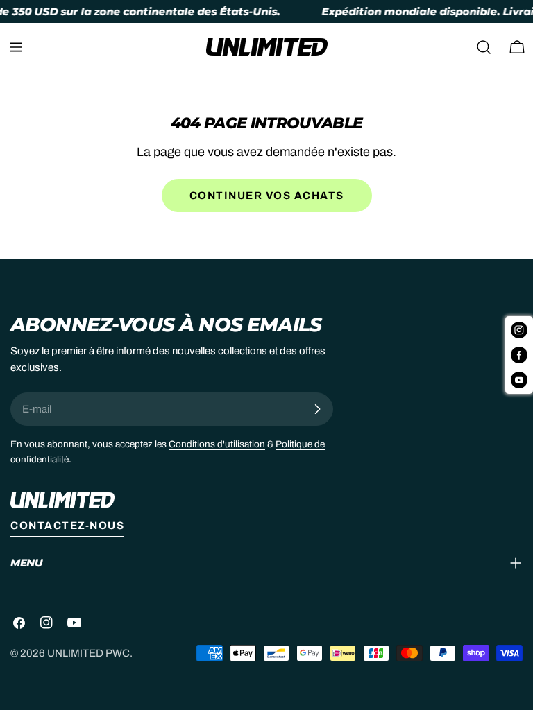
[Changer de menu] (16, 47)
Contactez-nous (67, 525)
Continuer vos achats (266, 195)
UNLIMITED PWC (88, 653)
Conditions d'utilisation (217, 444)
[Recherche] (484, 47)
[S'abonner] (317, 409)
